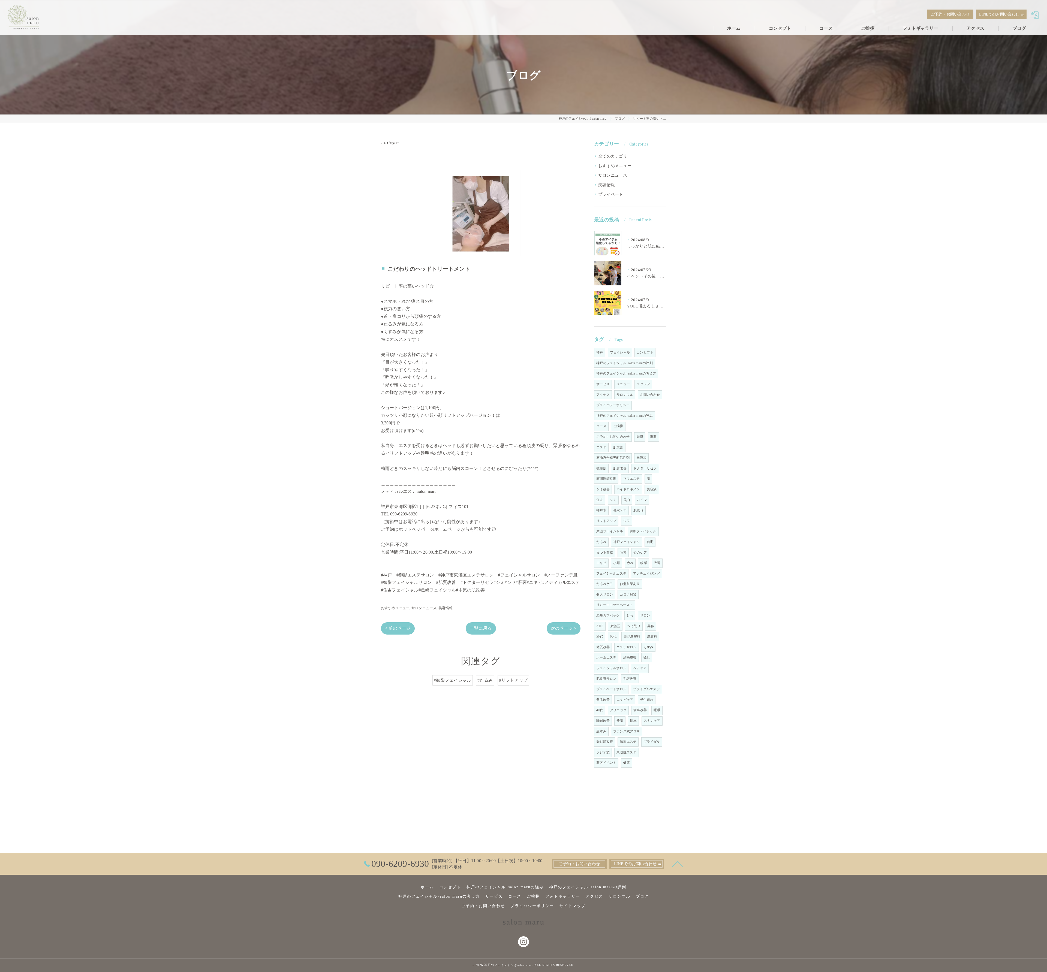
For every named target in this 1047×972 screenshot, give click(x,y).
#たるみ (485, 680)
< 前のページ (398, 628)
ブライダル (651, 742)
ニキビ (601, 563)
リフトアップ (606, 521)
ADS (599, 626)
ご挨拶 (618, 426)
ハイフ (642, 500)
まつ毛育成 (604, 552)
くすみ (648, 647)
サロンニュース (424, 608)
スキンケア (652, 721)
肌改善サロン (606, 679)
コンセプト (645, 352)
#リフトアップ (513, 680)
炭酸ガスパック (607, 615)
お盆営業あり (630, 584)
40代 (599, 710)
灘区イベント (606, 763)
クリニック (618, 710)
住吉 (599, 500)
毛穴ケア (620, 510)
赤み (630, 563)
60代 (613, 636)
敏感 (643, 563)
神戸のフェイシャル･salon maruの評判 (624, 363)
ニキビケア (624, 700)
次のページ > (563, 628)
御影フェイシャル (643, 531)
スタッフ (643, 384)
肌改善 (618, 447)
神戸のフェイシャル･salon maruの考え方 (626, 373)
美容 (650, 626)
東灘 (653, 437)
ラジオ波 (603, 752)
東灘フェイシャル (609, 531)
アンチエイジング (646, 573)
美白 (627, 500)
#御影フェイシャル (452, 680)
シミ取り (633, 626)
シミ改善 (603, 489)
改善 (657, 563)
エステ (601, 447)
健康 (626, 763)
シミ (613, 500)
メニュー (623, 384)
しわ (630, 615)
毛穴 (623, 552)
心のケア (640, 552)
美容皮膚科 (632, 636)
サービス (603, 384)
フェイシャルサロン (611, 668)
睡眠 (657, 710)
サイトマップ (572, 906)
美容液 (652, 489)
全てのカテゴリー (614, 156)
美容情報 (445, 608)
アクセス (603, 395)
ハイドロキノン (628, 489)
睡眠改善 (603, 721)
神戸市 (601, 510)
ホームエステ (606, 657)
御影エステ (628, 742)
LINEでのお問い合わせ (999, 14)
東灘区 (615, 626)
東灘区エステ (626, 752)
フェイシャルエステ (611, 573)
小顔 (616, 563)
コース (601, 426)
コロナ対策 (628, 594)
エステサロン (626, 647)
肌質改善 (620, 468)
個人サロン (604, 594)
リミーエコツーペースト (614, 605)
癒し (646, 657)
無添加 (641, 458)
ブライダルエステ (646, 689)
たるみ (601, 542)
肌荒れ (638, 510)
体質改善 (603, 647)
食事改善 (640, 710)
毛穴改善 (630, 679)
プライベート (610, 194)
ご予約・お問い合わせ (950, 14)
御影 (639, 437)
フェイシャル (620, 352)
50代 (599, 636)
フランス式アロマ (626, 731)
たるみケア (604, 584)
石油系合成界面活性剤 (613, 458)
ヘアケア (639, 668)
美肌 (619, 721)
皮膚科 (652, 636)
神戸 (599, 352)
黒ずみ (601, 731)
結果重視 (630, 657)
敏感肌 (601, 468)
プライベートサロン (611, 689)
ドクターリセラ (645, 468)
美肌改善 (603, 700)
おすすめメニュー (395, 608)
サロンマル (624, 395)
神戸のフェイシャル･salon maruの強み (624, 416)
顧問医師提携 (606, 479)
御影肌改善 (604, 742)
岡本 (633, 721)
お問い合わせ (650, 395)
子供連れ (647, 700)
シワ (626, 521)
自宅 (650, 542)
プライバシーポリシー (613, 405)
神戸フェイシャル (626, 542)
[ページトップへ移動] (677, 863)
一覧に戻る (481, 628)
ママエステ (631, 479)
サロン (645, 615)
